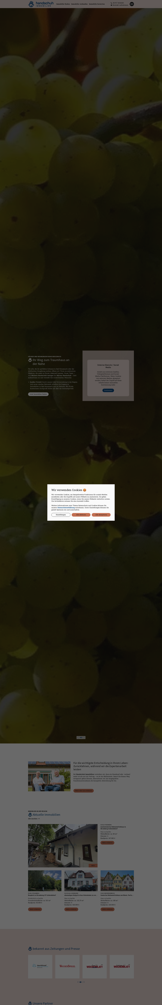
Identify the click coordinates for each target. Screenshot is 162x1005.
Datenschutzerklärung (66, 508)
